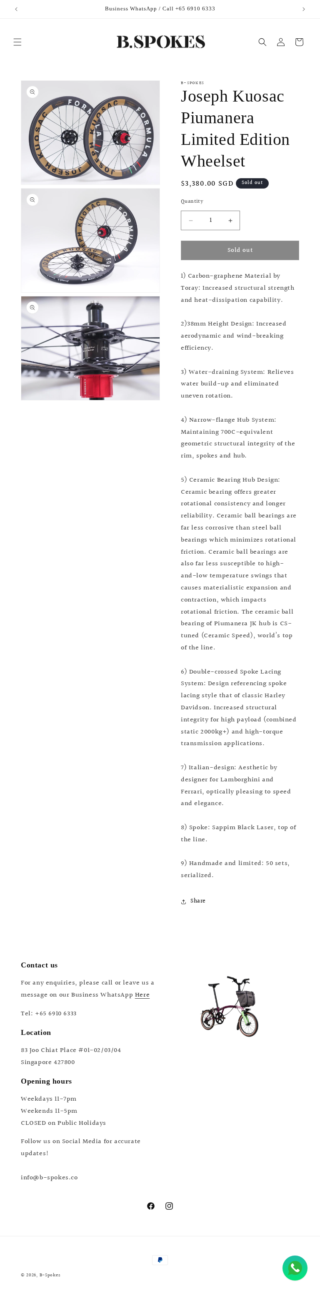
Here (142, 995)
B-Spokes (50, 1275)
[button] (17, 42)
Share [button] (198, 901)
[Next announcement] (304, 9)
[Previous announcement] (16, 9)
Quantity (192, 202)
